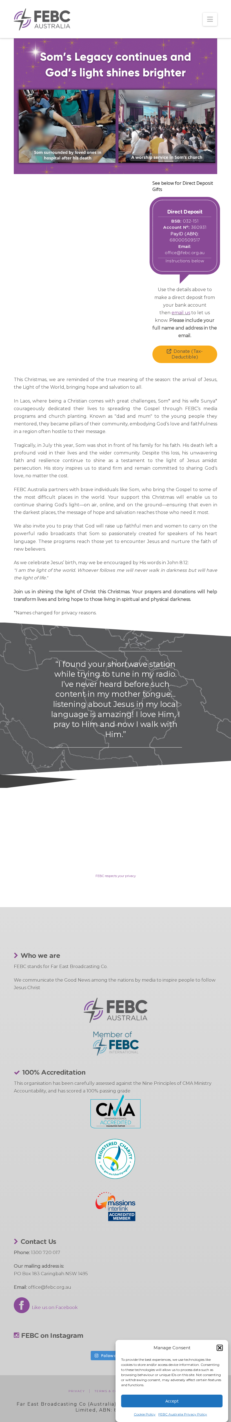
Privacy (76, 1391)
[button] (220, 1348)
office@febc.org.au (185, 253)
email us (181, 312)
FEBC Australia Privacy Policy (182, 1414)
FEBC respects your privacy (115, 876)
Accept (172, 1401)
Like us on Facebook (54, 1307)
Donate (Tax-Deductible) (187, 354)
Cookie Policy (145, 1414)
